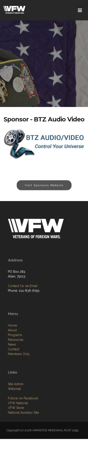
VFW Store (16, 408)
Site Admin (15, 384)
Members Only (19, 354)
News (12, 344)
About (12, 330)
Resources (15, 340)
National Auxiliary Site (23, 412)
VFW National (18, 403)
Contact (13, 349)
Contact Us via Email (22, 286)
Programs (15, 335)
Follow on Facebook (23, 398)
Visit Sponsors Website (44, 185)
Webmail (14, 389)
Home (12, 325)
